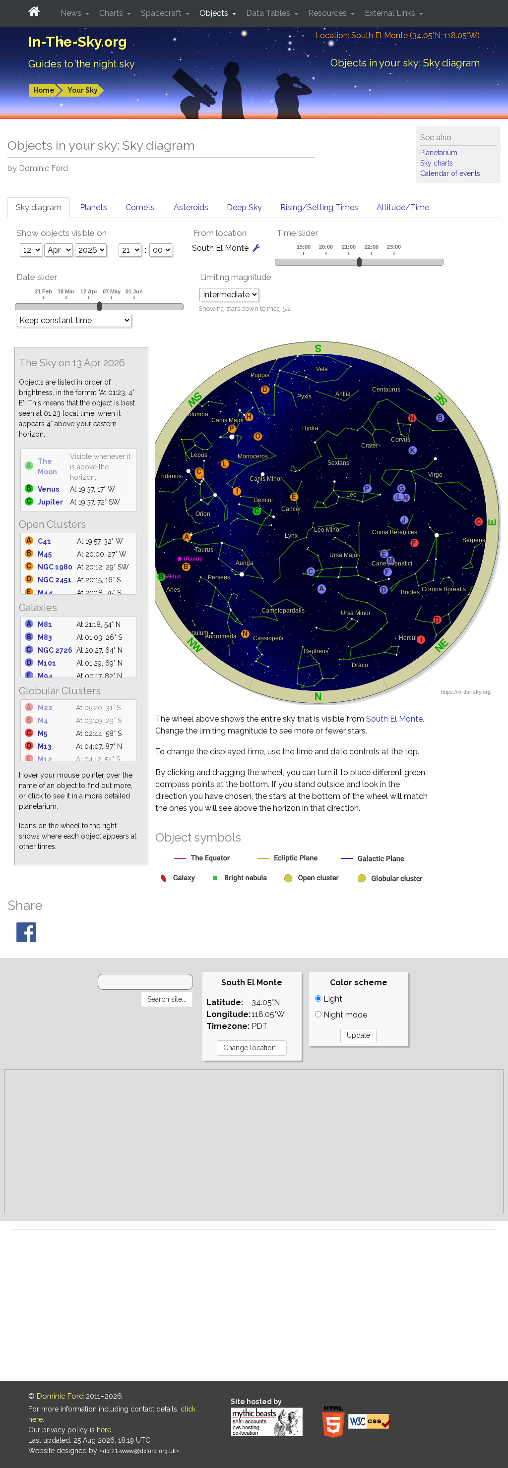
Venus (48, 489)
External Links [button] (391, 13)
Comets (140, 207)
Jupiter (50, 502)
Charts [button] (112, 13)
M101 (47, 663)
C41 (44, 541)
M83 (45, 637)
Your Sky (82, 90)
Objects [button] (214, 13)
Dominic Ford (60, 1396)
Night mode (344, 1014)
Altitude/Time (403, 207)
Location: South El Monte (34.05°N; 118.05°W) (397, 35)
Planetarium (438, 153)
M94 (45, 676)
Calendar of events (450, 173)
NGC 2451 (54, 580)
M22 (45, 708)
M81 (45, 624)
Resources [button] (328, 13)
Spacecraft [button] (162, 13)
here (104, 1430)
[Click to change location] (256, 248)
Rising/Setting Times (319, 207)
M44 (45, 593)
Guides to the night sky (81, 64)
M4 (43, 721)
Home (44, 90)
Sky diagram (39, 207)
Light (331, 999)
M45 (45, 554)
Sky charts (436, 163)
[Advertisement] (254, 1141)
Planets (93, 207)
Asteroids (191, 207)
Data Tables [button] (269, 13)
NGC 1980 (55, 567)
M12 (45, 759)
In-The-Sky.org (77, 42)
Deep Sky (244, 207)
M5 (42, 733)
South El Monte (394, 719)
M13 (44, 746)
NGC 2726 (55, 650)
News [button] (72, 13)
